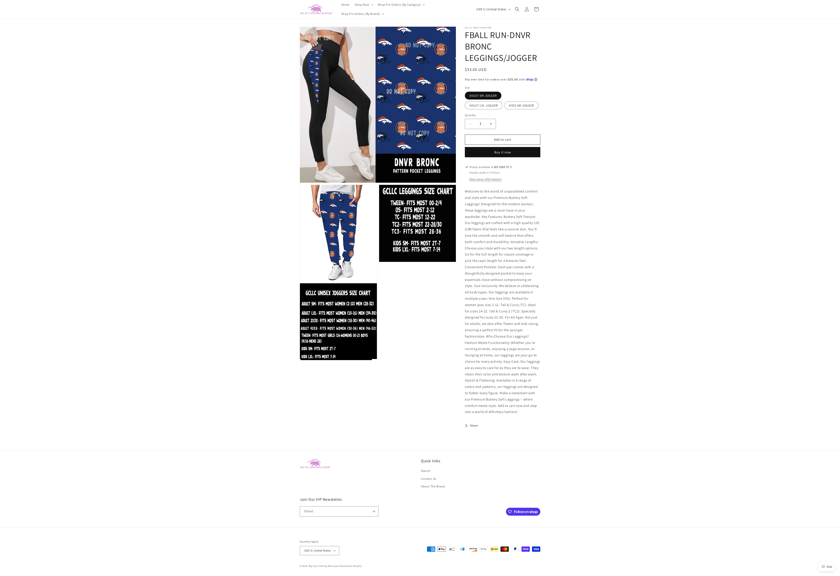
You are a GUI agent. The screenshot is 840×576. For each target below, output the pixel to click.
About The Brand (433, 486)
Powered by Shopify (350, 565)
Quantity (470, 115)
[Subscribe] (373, 511)
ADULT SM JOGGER (483, 96)
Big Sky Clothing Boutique (324, 565)
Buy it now (502, 152)
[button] (363, 4)
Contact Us (428, 479)
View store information (485, 179)
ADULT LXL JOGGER (483, 105)
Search (425, 471)
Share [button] (474, 425)
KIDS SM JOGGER (521, 105)
